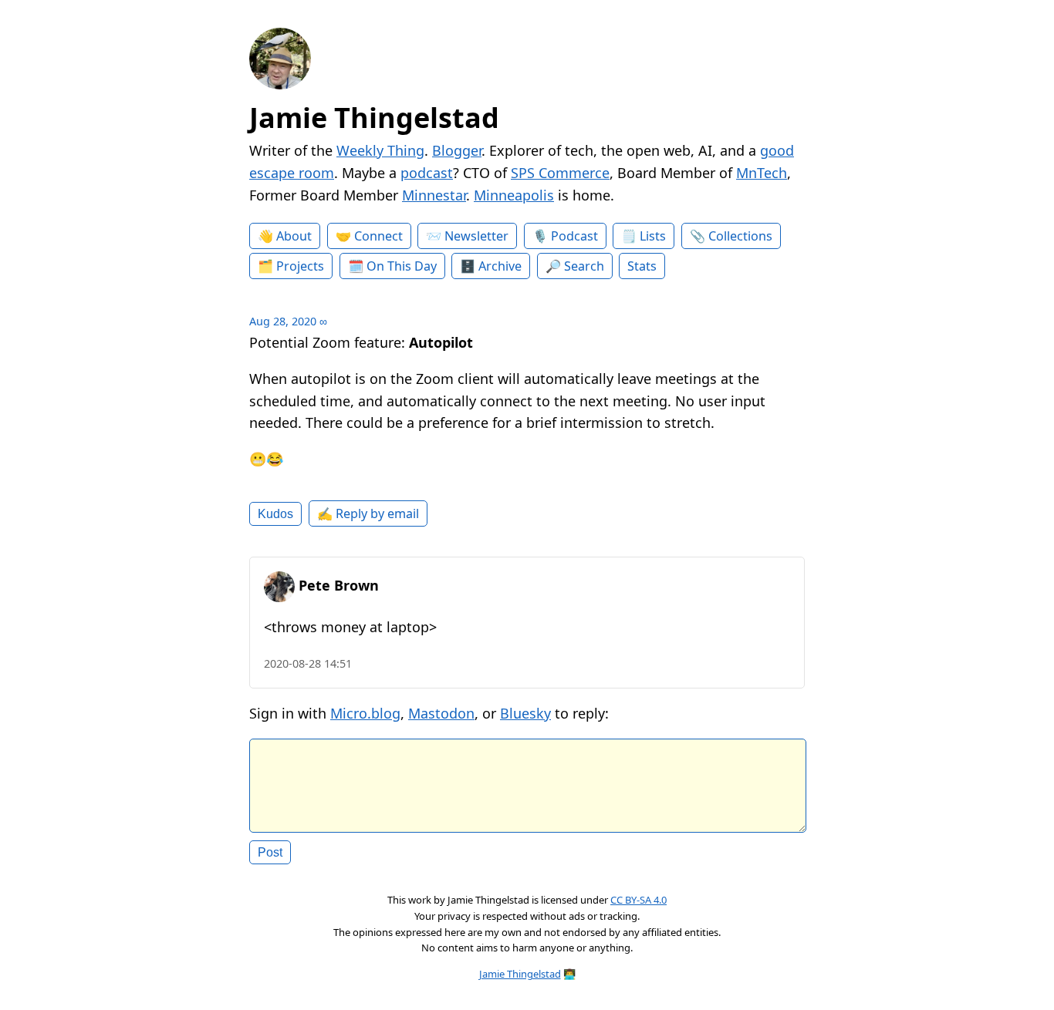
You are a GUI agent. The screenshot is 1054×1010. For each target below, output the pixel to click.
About (294, 235)
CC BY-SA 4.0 (638, 900)
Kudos (275, 513)
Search (584, 266)
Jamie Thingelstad (374, 117)
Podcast (574, 235)
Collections (740, 235)
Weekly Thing (380, 150)
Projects (300, 266)
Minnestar (434, 195)
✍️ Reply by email (368, 513)
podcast (426, 172)
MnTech (761, 172)
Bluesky (525, 713)
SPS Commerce (560, 172)
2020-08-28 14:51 (308, 663)
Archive (500, 266)
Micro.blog (365, 713)
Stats (642, 266)
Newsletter (476, 235)
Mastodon (441, 713)
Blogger (456, 150)
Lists (653, 235)
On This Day (402, 266)
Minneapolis (514, 195)
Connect (378, 235)
